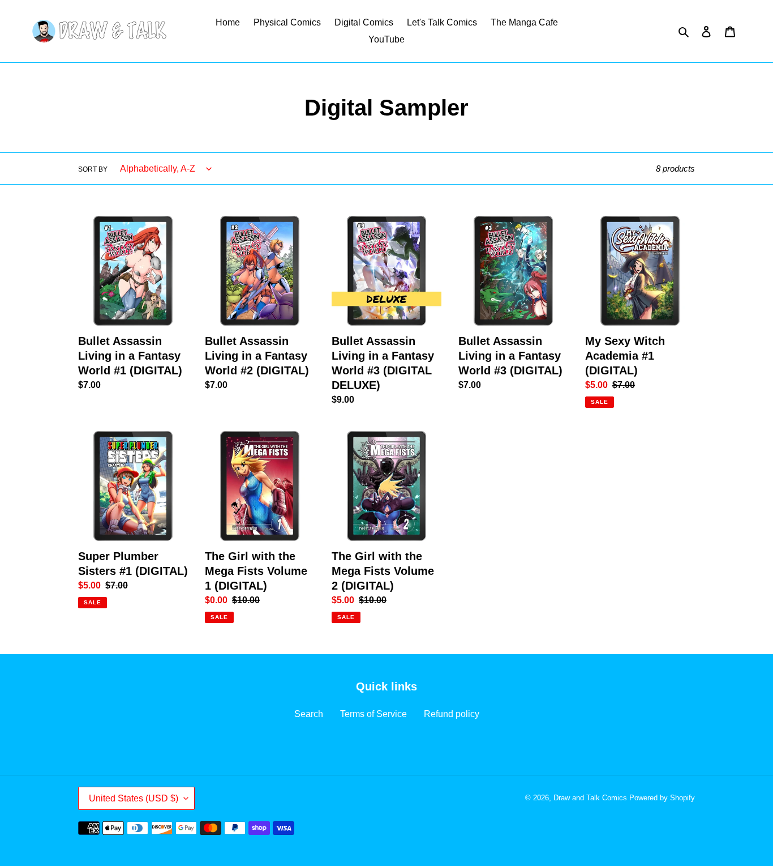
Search (308, 714)
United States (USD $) (133, 798)
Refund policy (451, 714)
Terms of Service (373, 714)
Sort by (93, 169)
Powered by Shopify (662, 798)
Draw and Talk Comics (590, 798)
